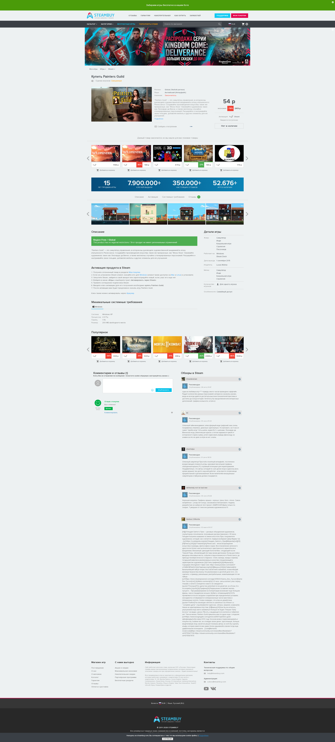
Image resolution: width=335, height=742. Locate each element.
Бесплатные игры (126, 24)
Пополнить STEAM (148, 24)
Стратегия (220, 246)
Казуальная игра (223, 243)
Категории (106, 24)
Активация (153, 197)
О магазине (96, 674)
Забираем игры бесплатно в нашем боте (167, 5)
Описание (139, 197)
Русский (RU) (178, 703)
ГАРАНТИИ (145, 15)
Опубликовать (163, 390)
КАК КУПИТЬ (180, 15)
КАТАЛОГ (91, 24)
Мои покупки (134, 272)
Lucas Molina (221, 265)
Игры (102, 69)
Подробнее (158, 119)
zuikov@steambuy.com (216, 682)
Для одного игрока (228, 284)
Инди (218, 241)
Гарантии (95, 680)
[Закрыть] (333, 2)
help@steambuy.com (215, 673)
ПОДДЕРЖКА (222, 16)
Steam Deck (221, 256)
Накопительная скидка (125, 674)
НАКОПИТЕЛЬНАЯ (162, 15)
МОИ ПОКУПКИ (239, 16)
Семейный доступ (224, 292)
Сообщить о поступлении (167, 126)
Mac (173, 275)
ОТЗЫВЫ (133, 15)
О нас (93, 671)
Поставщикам (97, 668)
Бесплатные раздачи (124, 680)
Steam (111, 69)
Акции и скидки (121, 668)
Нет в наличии (229, 125)
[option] (105, 158)
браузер (130, 293)
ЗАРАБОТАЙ (195, 15)
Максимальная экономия (126, 671)
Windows (143, 275)
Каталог (95, 677)
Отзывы (194, 197)
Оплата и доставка (99, 687)
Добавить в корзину (107, 170)
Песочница (221, 249)
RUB (233, 24)
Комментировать (110, 413)
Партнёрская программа (125, 677)
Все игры (93, 69)
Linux (179, 275)
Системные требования (173, 197)
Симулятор (221, 238)
